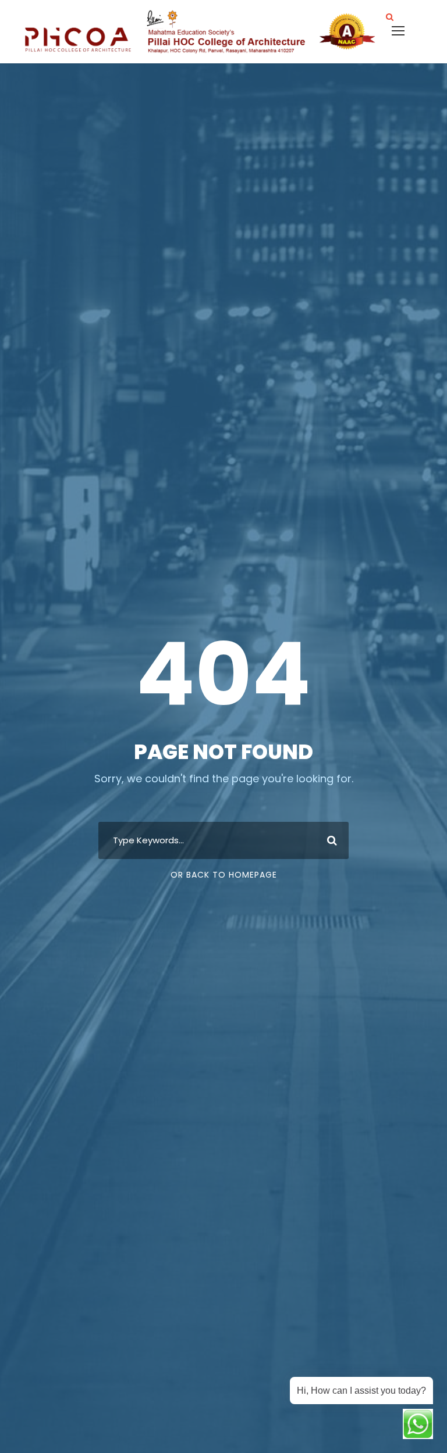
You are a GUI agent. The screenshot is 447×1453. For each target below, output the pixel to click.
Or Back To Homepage (224, 875)
